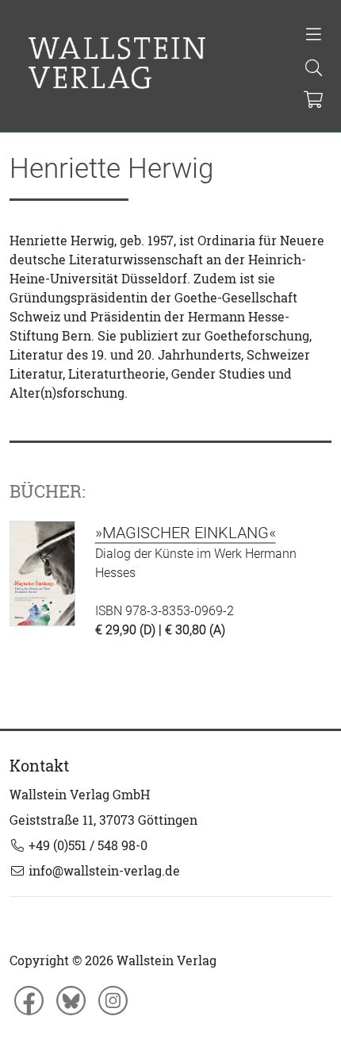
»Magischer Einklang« (185, 532)
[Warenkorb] (312, 101)
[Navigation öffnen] (313, 35)
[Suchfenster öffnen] (313, 69)
